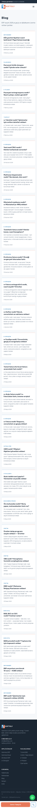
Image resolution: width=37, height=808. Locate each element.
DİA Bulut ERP (6, 758)
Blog (3, 778)
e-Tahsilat (23, 758)
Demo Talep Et (15, 805)
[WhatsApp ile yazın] (32, 797)
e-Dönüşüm (5, 761)
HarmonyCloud (6, 755)
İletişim (4, 781)
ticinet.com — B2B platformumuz (11, 797)
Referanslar (5, 775)
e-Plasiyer (23, 761)
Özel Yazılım (24, 763)
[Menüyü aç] (33, 7)
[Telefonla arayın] (33, 804)
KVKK (3, 784)
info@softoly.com (7, 741)
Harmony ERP (6, 752)
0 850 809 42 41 (7, 739)
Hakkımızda (5, 773)
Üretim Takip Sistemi (26, 755)
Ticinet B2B (24, 752)
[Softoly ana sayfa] (8, 7)
